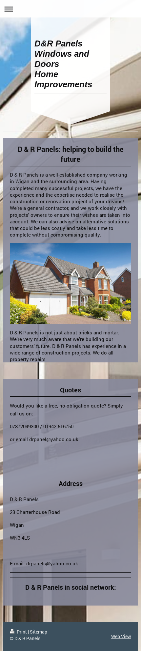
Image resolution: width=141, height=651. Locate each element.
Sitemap (38, 632)
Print (22, 632)
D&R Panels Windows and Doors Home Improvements (63, 64)
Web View (121, 636)
